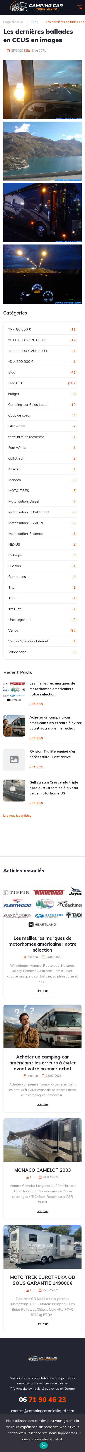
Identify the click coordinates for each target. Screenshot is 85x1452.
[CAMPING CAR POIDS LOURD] (43, 1359)
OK (44, 1445)
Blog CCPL (39, 50)
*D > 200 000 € (20, 361)
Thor (12, 587)
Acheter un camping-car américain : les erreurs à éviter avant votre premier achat (55, 722)
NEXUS (14, 544)
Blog (11, 372)
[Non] (79, 1433)
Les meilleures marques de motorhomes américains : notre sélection (52, 688)
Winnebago (17, 652)
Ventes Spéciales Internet (28, 641)
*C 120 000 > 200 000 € (28, 351)
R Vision (14, 566)
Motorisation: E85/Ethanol (28, 512)
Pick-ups (15, 555)
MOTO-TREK (18, 490)
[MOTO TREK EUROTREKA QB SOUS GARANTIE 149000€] (42, 1247)
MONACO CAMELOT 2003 (42, 1170)
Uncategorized (19, 619)
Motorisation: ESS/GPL (26, 523)
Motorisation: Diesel (23, 501)
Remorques (17, 576)
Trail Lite (15, 609)
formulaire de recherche (26, 437)
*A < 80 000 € (19, 329)
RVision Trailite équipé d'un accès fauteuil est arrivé (52, 754)
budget (13, 394)
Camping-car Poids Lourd (28, 404)
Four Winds (17, 447)
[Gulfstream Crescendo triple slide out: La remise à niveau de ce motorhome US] (14, 790)
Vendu (13, 630)
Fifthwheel (16, 426)
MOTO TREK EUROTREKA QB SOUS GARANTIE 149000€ (42, 1280)
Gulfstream (16, 458)
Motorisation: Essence (25, 533)
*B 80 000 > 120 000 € (27, 340)
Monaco (14, 480)
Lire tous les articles (17, 816)
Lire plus (36, 704)
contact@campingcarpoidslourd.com (42, 1410)
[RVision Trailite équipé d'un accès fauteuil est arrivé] (14, 760)
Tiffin (12, 598)
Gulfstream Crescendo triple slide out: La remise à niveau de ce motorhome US (53, 787)
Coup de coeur (19, 415)
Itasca (13, 469)
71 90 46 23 (42, 1399)
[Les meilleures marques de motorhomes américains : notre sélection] (14, 692)
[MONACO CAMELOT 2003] (42, 1140)
